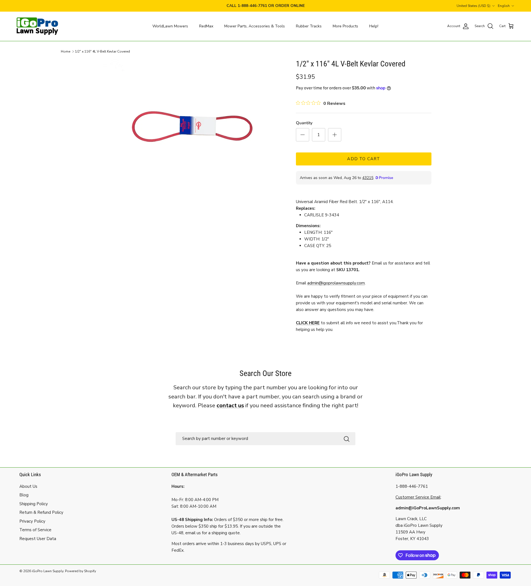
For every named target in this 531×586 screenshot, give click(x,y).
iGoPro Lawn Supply (47, 571)
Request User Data (37, 538)
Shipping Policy (33, 504)
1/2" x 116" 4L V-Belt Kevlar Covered (102, 51)
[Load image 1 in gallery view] (192, 127)
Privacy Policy (32, 521)
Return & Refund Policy (41, 512)
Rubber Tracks (309, 26)
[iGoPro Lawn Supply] (37, 26)
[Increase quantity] (334, 134)
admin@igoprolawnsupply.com (336, 283)
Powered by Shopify (80, 571)
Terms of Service (35, 530)
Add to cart (363, 159)
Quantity (304, 123)
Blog (23, 495)
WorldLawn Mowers (170, 26)
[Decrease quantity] (302, 134)
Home (65, 51)
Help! (373, 26)
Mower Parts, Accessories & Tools (254, 26)
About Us (28, 486)
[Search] (346, 438)
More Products (345, 26)
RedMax (206, 26)
